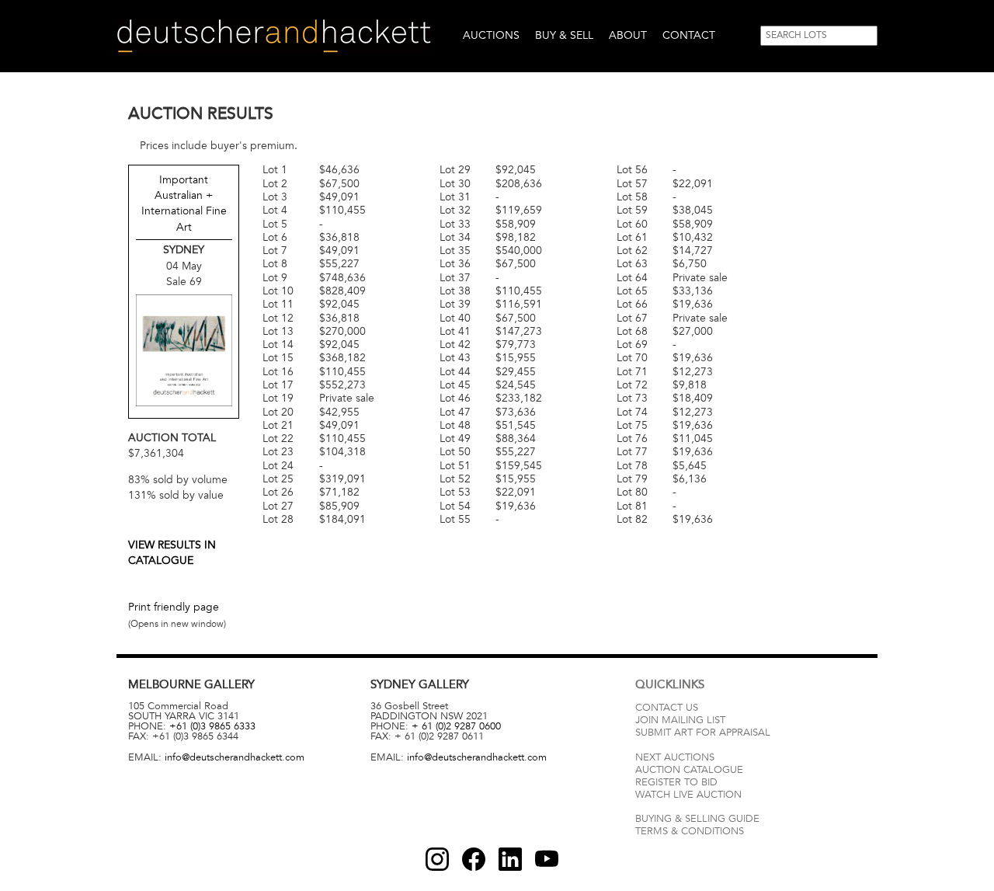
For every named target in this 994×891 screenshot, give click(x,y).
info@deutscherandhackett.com (234, 757)
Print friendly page (173, 607)
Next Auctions (674, 757)
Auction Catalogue (689, 770)
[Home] (273, 36)
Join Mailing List (680, 720)
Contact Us (666, 707)
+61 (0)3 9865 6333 (212, 726)
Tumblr (510, 859)
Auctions (491, 35)
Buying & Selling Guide (697, 819)
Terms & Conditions (689, 831)
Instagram (437, 859)
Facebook (473, 859)
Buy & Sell (564, 35)
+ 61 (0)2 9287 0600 (456, 726)
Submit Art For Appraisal (702, 732)
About (628, 35)
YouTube (546, 859)
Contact (688, 35)
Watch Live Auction (688, 794)
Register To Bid (676, 782)
